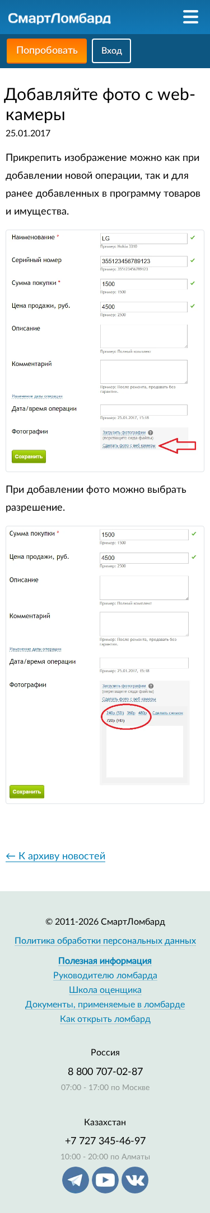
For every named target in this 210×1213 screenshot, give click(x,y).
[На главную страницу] (59, 18)
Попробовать (47, 51)
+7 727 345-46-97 (105, 1141)
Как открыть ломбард (105, 1019)
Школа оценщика (105, 990)
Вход (111, 50)
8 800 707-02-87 (105, 1072)
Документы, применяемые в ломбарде (105, 1004)
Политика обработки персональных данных (105, 940)
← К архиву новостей (55, 857)
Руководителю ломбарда (105, 975)
